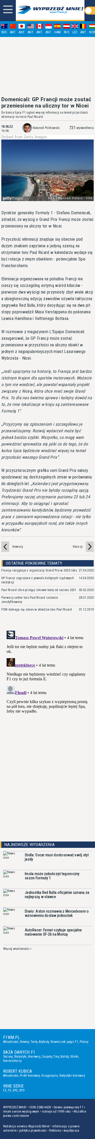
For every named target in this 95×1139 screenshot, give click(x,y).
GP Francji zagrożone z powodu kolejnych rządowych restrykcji (37, 580)
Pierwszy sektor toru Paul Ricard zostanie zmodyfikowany (29, 600)
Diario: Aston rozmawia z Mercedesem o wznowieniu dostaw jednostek (57, 913)
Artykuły (44, 1042)
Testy (33, 1042)
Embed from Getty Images (24, 137)
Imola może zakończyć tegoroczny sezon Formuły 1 (52, 876)
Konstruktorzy (12, 1061)
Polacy (84, 1042)
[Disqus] (47, 695)
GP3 (22, 1090)
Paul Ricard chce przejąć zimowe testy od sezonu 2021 (38, 590)
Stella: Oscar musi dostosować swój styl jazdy (57, 857)
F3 (9, 1090)
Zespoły (46, 1056)
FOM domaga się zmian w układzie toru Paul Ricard (36, 609)
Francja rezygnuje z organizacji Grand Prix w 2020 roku (39, 570)
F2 (4, 1090)
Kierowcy (34, 1056)
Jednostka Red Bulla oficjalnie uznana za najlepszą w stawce (57, 894)
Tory (56, 1056)
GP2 (15, 1090)
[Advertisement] (47, 66)
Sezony (7, 1056)
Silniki (74, 1056)
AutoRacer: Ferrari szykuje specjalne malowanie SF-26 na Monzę (53, 932)
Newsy (24, 1042)
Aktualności (11, 1042)
